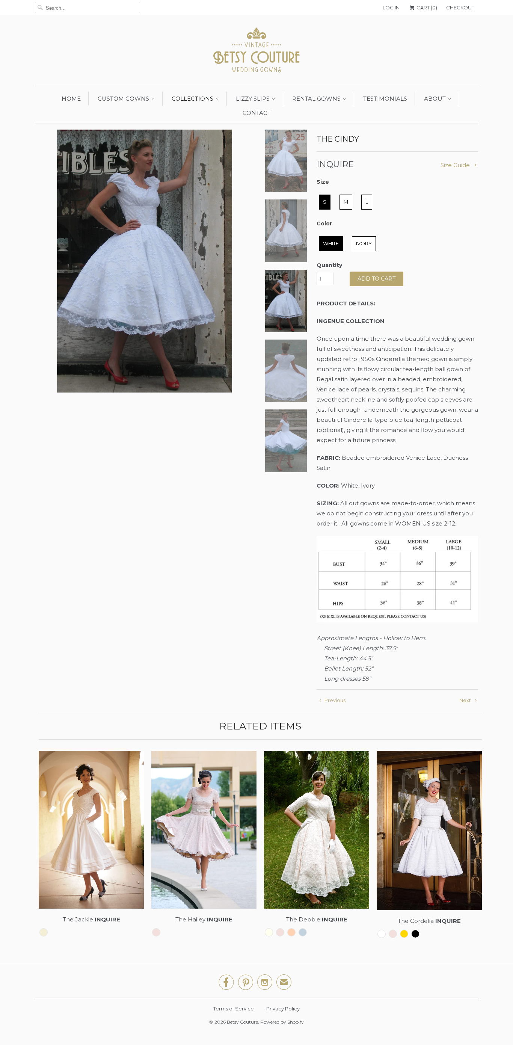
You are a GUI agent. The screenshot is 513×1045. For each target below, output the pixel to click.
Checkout (460, 8)
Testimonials (385, 98)
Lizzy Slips (253, 98)
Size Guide (456, 165)
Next (465, 700)
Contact (257, 112)
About (435, 98)
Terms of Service (233, 1009)
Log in (391, 8)
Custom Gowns (123, 98)
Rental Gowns (316, 98)
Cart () (426, 8)
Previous (334, 700)
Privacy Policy (283, 1009)
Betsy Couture (242, 1022)
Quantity (329, 265)
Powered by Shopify (282, 1022)
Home (71, 98)
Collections (192, 98)
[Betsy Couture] (256, 51)
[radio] (325, 202)
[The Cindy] (144, 261)
